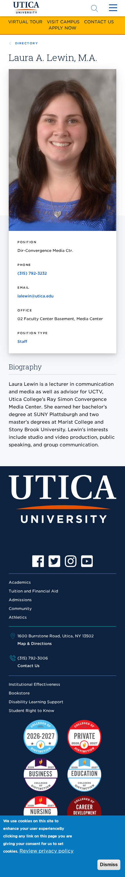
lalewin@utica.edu (35, 296)
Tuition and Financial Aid (33, 591)
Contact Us (99, 21)
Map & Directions (34, 643)
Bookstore (19, 693)
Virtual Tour (25, 21)
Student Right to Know (31, 710)
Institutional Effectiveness (34, 684)
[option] (38, 561)
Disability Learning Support (36, 702)
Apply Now (62, 27)
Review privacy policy (46, 851)
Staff (22, 341)
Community (20, 608)
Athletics (18, 617)
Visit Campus (63, 21)
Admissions (20, 600)
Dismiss (109, 864)
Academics (20, 582)
